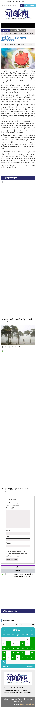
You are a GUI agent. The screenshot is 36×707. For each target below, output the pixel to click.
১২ (13, 648)
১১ (8, 648)
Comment (10, 508)
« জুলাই (5, 666)
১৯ (13, 653)
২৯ (27, 657)
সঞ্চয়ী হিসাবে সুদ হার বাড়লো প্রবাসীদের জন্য (13, 38)
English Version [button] (30, 5)
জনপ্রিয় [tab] (18, 571)
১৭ (4, 653)
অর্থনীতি (16, 30)
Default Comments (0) (12, 503)
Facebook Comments (12, 505)
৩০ (32, 657)
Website (8, 543)
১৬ (32, 648)
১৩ (18, 648)
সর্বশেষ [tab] (18, 567)
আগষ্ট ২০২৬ (18, 630)
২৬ (13, 657)
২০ (18, 653)
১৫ (27, 648)
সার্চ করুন (23, 5)
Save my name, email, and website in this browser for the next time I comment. (16, 554)
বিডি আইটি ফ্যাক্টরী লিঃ (27, 704)
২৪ (4, 657)
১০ (4, 648)
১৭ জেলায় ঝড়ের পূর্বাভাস (11, 347)
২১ (23, 653)
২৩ (32, 653)
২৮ (23, 657)
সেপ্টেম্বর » (30, 666)
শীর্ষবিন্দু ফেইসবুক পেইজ (9, 611)
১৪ (23, 648)
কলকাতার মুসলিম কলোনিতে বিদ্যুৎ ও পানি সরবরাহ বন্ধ (23, 575)
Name (8, 530)
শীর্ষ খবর (22, 30)
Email (8, 537)
